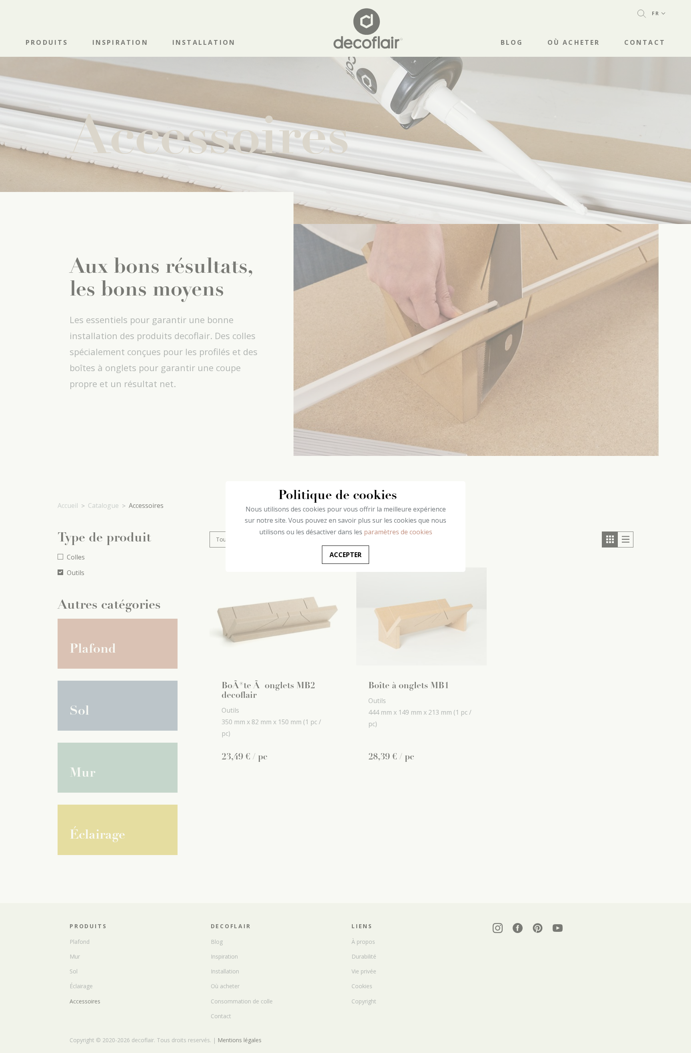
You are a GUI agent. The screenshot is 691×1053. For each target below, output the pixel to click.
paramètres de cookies (398, 531)
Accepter (345, 554)
